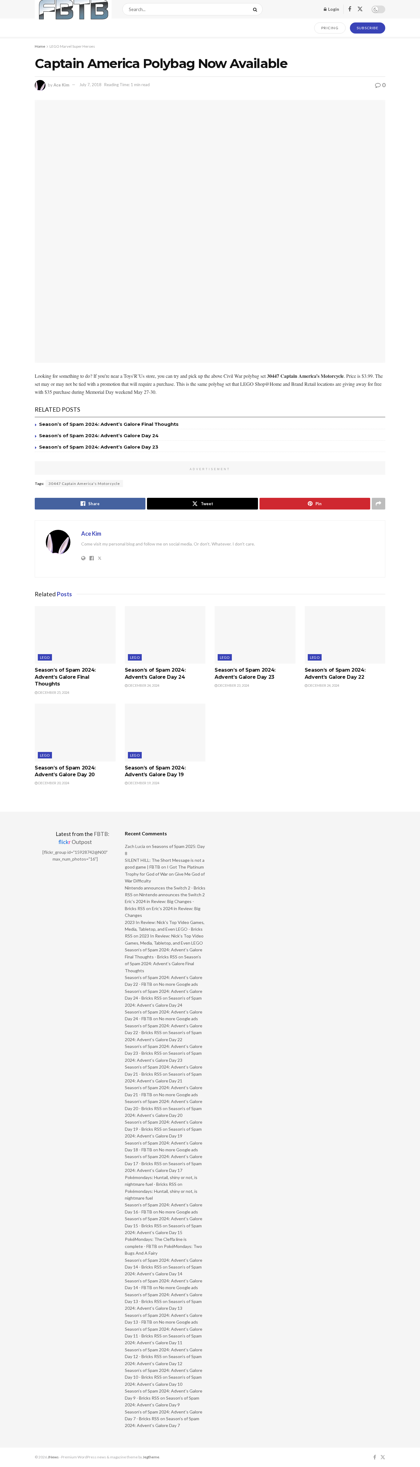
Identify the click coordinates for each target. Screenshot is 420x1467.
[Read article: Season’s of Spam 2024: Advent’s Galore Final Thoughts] (75, 635)
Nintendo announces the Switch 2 (172, 894)
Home (40, 46)
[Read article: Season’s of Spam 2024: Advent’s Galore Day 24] (165, 635)
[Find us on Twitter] (360, 9)
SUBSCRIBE (367, 28)
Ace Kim (61, 84)
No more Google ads (178, 984)
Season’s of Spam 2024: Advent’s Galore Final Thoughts (109, 424)
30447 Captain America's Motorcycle (84, 483)
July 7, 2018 (90, 84)
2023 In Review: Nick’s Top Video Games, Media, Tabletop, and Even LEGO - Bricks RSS (164, 929)
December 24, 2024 (143, 685)
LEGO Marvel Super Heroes (72, 46)
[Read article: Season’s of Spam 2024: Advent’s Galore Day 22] (345, 635)
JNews (53, 1457)
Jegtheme (151, 1457)
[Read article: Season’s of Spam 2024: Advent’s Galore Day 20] (75, 732)
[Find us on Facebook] (349, 9)
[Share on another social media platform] (378, 504)
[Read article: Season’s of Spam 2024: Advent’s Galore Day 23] (255, 635)
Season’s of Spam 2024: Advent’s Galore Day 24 (99, 435)
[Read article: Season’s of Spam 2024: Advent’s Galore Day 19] (165, 732)
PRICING (330, 28)
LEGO (45, 657)
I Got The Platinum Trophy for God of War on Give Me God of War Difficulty (165, 873)
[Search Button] (256, 9)
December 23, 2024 (233, 685)
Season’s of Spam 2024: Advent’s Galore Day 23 (98, 447)
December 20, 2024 (53, 783)
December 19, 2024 (143, 783)
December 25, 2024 (53, 692)
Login (333, 9)
